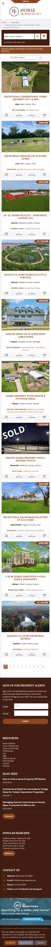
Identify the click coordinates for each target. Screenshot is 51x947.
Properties (15, 22)
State (5, 706)
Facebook (23, 889)
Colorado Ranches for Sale (14, 848)
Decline (41, 942)
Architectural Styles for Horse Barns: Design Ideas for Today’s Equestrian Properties (25, 790)
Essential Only (25, 942)
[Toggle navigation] (3, 3)
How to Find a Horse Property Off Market (24, 779)
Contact (6, 763)
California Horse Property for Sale (16, 838)
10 (43, 667)
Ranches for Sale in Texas (13, 846)
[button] (25, 50)
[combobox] (31, 706)
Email (6, 713)
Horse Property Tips (11, 746)
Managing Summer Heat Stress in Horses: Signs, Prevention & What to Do (24, 804)
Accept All (10, 942)
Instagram (37, 889)
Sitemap (6, 766)
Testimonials (8, 751)
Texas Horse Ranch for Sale (14, 843)
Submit (25, 721)
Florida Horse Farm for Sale (14, 841)
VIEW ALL (9, 816)
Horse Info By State (10, 748)
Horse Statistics (9, 743)
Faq (4, 753)
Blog (4, 756)
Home (4, 22)
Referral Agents (9, 758)
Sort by (13, 57)
